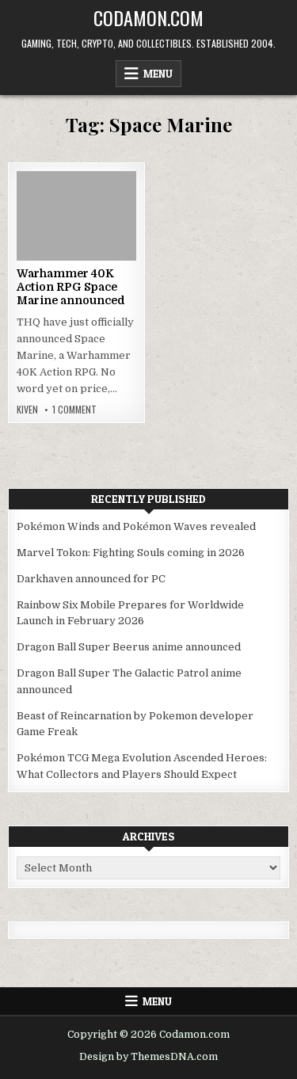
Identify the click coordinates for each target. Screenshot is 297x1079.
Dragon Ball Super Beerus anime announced (129, 647)
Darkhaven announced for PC (91, 579)
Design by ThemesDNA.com (148, 1056)
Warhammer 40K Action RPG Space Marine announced (71, 287)
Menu (158, 73)
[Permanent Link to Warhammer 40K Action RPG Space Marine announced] (76, 216)
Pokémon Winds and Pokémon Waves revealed (136, 526)
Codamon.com (148, 17)
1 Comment (74, 409)
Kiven (27, 409)
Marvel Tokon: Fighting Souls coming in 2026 (131, 553)
